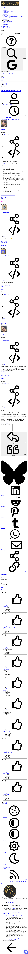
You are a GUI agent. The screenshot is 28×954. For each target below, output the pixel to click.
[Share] (14, 146)
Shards (5, 19)
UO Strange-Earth (7, 731)
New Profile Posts (20, 16)
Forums (5, 10)
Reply (5, 197)
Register (2, 80)
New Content (6, 15)
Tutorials (5, 14)
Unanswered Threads (8, 11)
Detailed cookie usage (14, 938)
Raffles (10, 21)
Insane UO (5, 711)
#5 (4, 364)
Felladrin (12, 104)
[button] (6, 20)
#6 (4, 408)
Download (5, 24)
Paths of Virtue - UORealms (9, 627)
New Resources (12, 16)
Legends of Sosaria (7, 752)
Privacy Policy (6, 867)
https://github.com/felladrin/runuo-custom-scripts (11, 371)
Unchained (5, 606)
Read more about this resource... (8, 195)
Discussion (17, 119)
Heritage (5, 690)
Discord (6, 22)
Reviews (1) (8, 119)
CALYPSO (6, 773)
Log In (2, 77)
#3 (4, 280)
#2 (4, 236)
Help (4, 868)
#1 (4, 158)
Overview (3, 119)
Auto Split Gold (11, 90)
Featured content (7, 17)
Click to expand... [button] (7, 191)
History (13, 119)
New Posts (5, 16)
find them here (10, 902)
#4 (4, 318)
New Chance (6, 794)
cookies (13, 908)
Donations (5, 21)
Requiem (5, 648)
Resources (5, 12)
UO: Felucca (6, 669)
